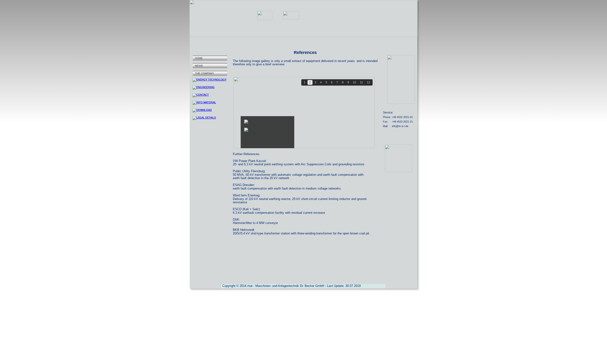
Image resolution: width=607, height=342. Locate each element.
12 (368, 82)
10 (354, 82)
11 (361, 82)
